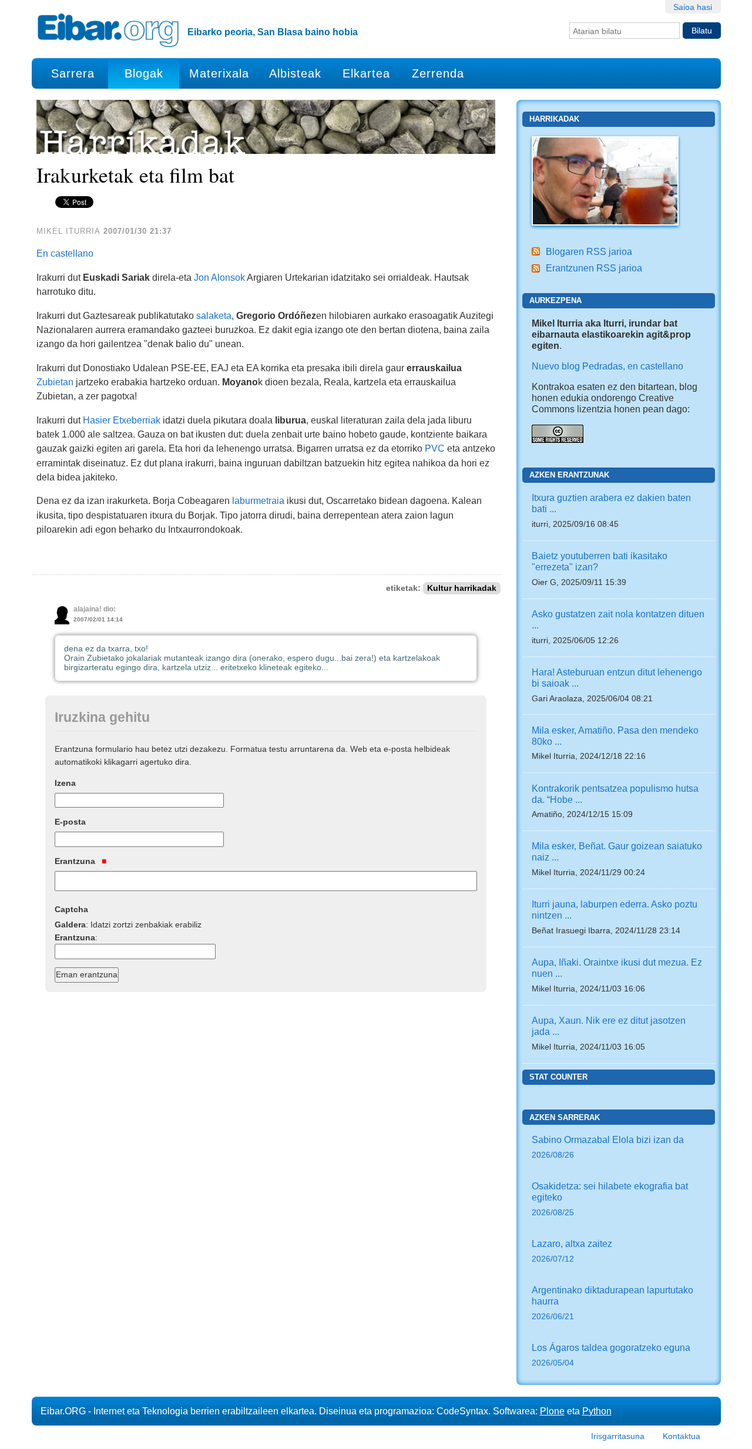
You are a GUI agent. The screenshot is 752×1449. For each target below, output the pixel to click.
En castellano (64, 253)
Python (597, 1411)
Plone (552, 1411)
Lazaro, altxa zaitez (572, 1250)
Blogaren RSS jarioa (589, 251)
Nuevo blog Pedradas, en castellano (607, 366)
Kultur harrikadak (461, 588)
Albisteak (295, 73)
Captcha (71, 909)
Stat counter (558, 1077)
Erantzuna (76, 861)
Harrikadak (554, 119)
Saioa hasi (692, 7)
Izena (65, 783)
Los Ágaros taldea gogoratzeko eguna (611, 1354)
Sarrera (73, 73)
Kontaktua (681, 1436)
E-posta (70, 821)
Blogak (144, 73)
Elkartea (366, 73)
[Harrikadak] (605, 179)
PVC (435, 448)
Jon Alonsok (219, 277)
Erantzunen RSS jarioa (594, 268)
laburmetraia (258, 500)
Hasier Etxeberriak (121, 420)
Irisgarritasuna (617, 1436)
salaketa (213, 315)
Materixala (219, 73)
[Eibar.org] (108, 30)
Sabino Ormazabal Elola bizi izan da (608, 1146)
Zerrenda (438, 73)
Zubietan (54, 381)
